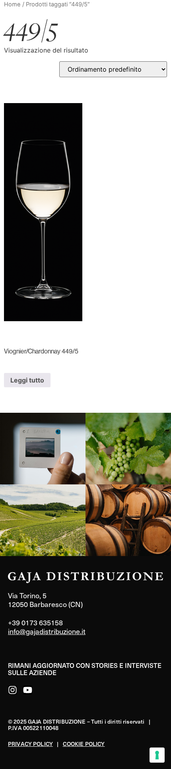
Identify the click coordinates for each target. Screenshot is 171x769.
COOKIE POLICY (84, 744)
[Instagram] (12, 690)
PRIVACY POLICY (30, 744)
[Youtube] (27, 690)
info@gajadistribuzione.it (47, 631)
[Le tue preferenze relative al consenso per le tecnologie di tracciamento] (157, 755)
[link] (43, 448)
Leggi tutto (27, 380)
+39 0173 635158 (35, 622)
